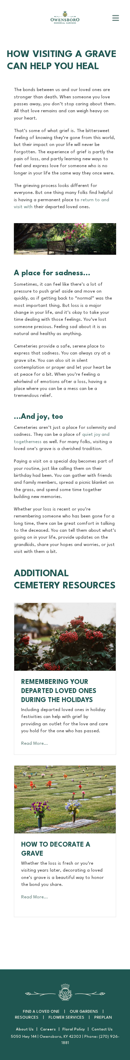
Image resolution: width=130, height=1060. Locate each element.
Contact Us (102, 1030)
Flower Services (66, 1018)
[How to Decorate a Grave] (65, 799)
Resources (26, 1018)
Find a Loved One (41, 1012)
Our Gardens (84, 1012)
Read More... (34, 743)
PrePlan (103, 1018)
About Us (25, 1030)
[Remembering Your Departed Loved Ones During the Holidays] (65, 636)
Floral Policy (73, 1030)
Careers (48, 1030)
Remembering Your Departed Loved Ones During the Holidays (58, 691)
